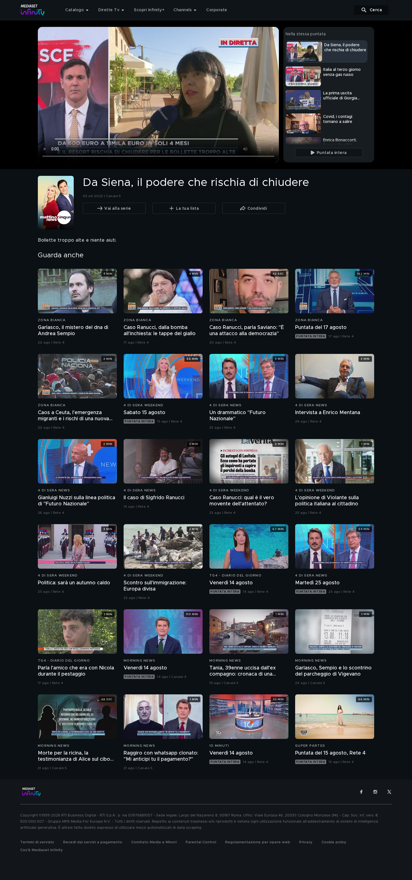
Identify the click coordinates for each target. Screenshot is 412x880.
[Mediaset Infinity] (32, 10)
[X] (389, 791)
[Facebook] (361, 791)
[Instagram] (375, 791)
